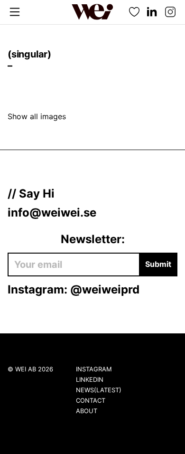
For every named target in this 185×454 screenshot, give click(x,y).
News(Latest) (98, 390)
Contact (90, 400)
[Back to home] (92, 11)
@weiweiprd (104, 289)
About (86, 411)
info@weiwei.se (52, 212)
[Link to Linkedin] (152, 12)
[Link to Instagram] (170, 12)
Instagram (94, 369)
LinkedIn (89, 379)
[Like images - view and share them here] (134, 12)
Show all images (37, 116)
